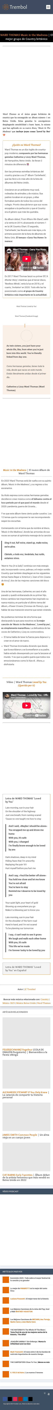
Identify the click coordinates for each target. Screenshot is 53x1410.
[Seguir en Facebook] (5, 1399)
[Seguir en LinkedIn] (25, 1399)
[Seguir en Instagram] (15, 1399)
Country (45, 999)
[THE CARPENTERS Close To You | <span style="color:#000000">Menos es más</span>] (6, 1364)
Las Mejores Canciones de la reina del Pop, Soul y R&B (29, 1310)
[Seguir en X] (10, 1399)
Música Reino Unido (26, 1003)
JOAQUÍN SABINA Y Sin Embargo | (28, 1343)
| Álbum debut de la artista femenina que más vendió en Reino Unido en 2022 (26, 1177)
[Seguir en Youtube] (20, 1399)
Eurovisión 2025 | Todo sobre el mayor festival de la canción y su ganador (30, 1279)
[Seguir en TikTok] (30, 1399)
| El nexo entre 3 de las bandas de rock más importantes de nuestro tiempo (30, 1353)
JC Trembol (30, 989)
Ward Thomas (44, 1003)
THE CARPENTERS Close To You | (30, 1362)
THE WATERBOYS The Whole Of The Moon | (28, 1332)
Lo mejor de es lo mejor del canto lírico (28, 1289)
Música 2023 (9, 1003)
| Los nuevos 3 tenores (26, 1373)
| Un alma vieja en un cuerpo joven (26, 1136)
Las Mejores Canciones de (30, 1320)
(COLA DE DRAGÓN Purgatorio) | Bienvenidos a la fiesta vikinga (25, 1052)
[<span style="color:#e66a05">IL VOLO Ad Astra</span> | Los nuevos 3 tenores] (6, 1374)
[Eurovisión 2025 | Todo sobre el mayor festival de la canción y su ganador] (6, 1280)
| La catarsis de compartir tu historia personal (26, 1095)
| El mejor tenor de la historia (29, 1299)
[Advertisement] (26, 80)
